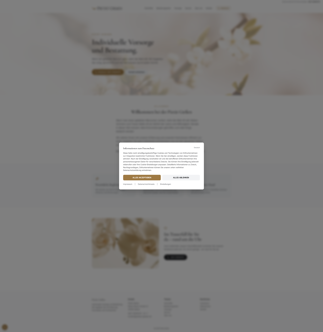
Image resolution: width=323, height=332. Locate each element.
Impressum (127, 184)
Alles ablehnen (181, 177)
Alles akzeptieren (142, 177)
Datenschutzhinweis (146, 184)
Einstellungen (165, 184)
